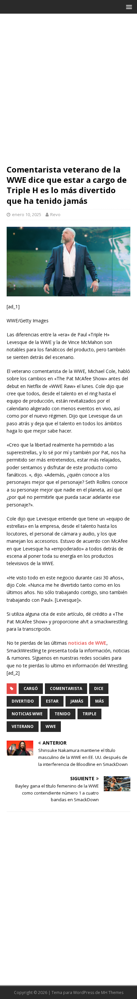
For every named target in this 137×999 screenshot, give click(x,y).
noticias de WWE (87, 643)
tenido (62, 714)
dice (98, 688)
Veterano (23, 726)
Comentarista (66, 688)
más (99, 701)
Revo (55, 214)
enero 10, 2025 (26, 214)
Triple (89, 714)
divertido (23, 701)
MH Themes (112, 992)
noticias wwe (27, 714)
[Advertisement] (68, 92)
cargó (31, 688)
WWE (51, 726)
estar (52, 701)
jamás (76, 701)
